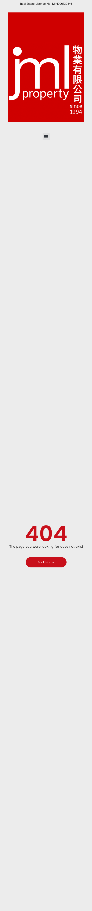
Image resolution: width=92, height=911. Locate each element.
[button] (46, 136)
